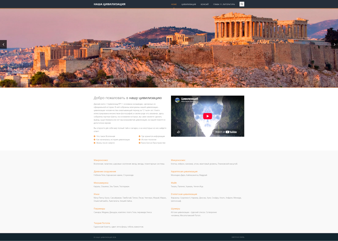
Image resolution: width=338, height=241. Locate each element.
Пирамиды (99, 208)
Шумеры (175, 208)
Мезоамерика (101, 182)
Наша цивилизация (109, 4)
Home (174, 4)
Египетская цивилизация (184, 194)
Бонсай (204, 4)
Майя (174, 182)
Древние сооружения (105, 171)
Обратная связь (238, 237)
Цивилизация (188, 4)
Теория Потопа (102, 223)
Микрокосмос (178, 160)
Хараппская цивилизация (184, 171)
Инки (96, 194)
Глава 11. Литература (224, 4)
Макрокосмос (101, 160)
